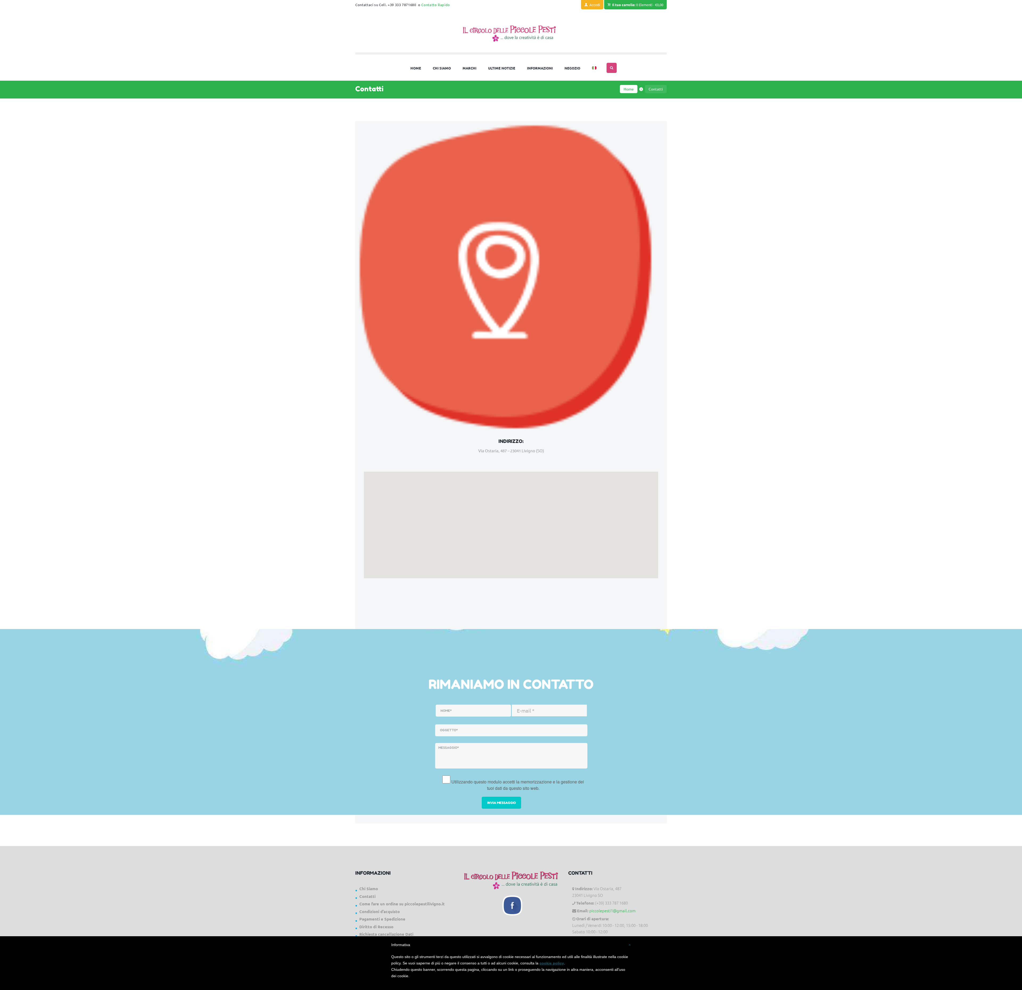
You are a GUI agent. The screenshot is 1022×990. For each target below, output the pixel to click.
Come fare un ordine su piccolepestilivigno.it (402, 903)
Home (629, 89)
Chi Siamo (368, 888)
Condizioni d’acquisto (379, 911)
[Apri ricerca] (612, 68)
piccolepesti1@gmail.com (612, 910)
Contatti (367, 896)
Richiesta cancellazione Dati (386, 934)
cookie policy (551, 963)
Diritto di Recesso (376, 926)
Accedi (595, 4)
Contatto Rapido (435, 4)
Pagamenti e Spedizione (382, 919)
